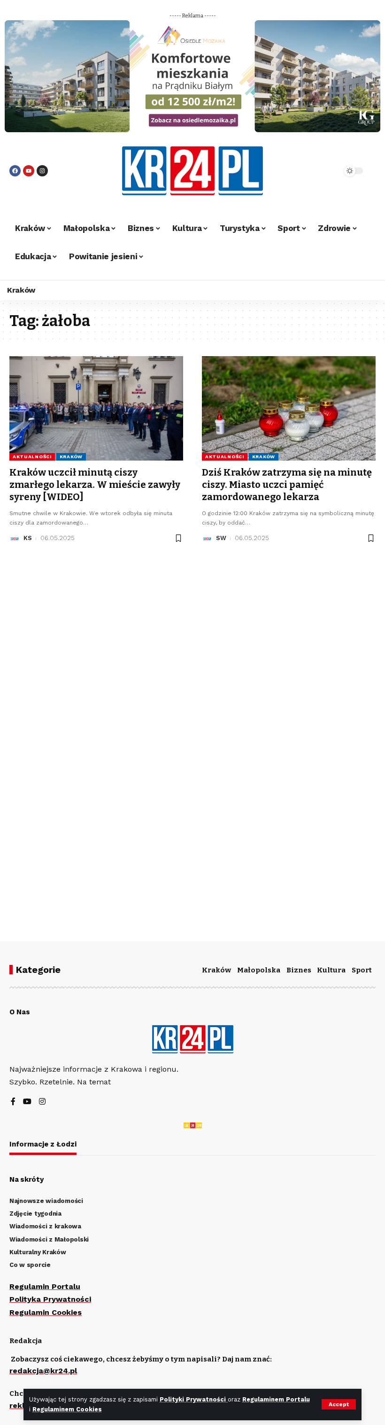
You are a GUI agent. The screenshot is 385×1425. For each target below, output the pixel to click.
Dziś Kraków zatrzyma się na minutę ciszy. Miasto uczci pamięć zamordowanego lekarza (287, 484)
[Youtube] (28, 170)
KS (27, 537)
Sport (362, 970)
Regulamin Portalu (44, 1286)
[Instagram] (42, 170)
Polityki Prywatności (194, 1399)
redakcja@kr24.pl (43, 1370)
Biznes (298, 970)
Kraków (71, 456)
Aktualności (32, 456)
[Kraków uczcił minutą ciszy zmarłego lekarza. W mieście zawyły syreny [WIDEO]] (96, 408)
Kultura (331, 970)
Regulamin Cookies (45, 1312)
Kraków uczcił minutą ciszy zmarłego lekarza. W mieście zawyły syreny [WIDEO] (94, 484)
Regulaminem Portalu (276, 1399)
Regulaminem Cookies (67, 1409)
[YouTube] (27, 1102)
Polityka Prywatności (50, 1299)
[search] (321, 170)
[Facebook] (15, 170)
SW (221, 537)
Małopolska (258, 970)
